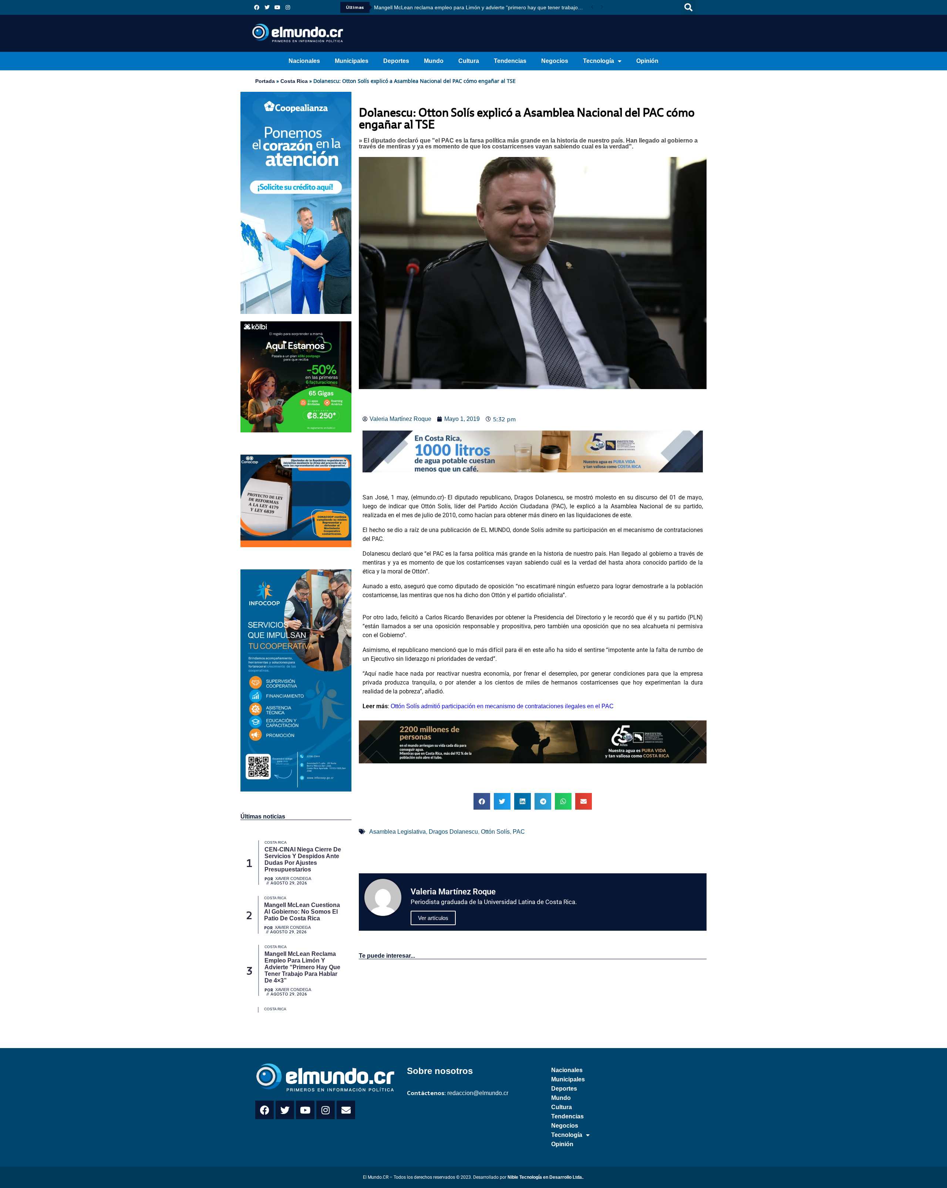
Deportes (396, 61)
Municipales (351, 61)
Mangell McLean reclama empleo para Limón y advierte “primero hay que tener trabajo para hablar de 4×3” (480, 7)
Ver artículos (433, 918)
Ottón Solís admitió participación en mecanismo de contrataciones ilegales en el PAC (502, 706)
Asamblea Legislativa (397, 832)
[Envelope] (346, 1110)
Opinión (647, 61)
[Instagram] (288, 7)
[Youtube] (277, 7)
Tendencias (510, 61)
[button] (688, 7)
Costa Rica (294, 81)
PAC (519, 832)
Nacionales (304, 61)
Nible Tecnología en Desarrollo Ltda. (545, 1177)
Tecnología (598, 61)
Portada (265, 81)
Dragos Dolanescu (453, 832)
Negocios (554, 61)
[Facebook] (257, 7)
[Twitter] (267, 7)
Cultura (468, 61)
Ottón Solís (495, 832)
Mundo (434, 61)
